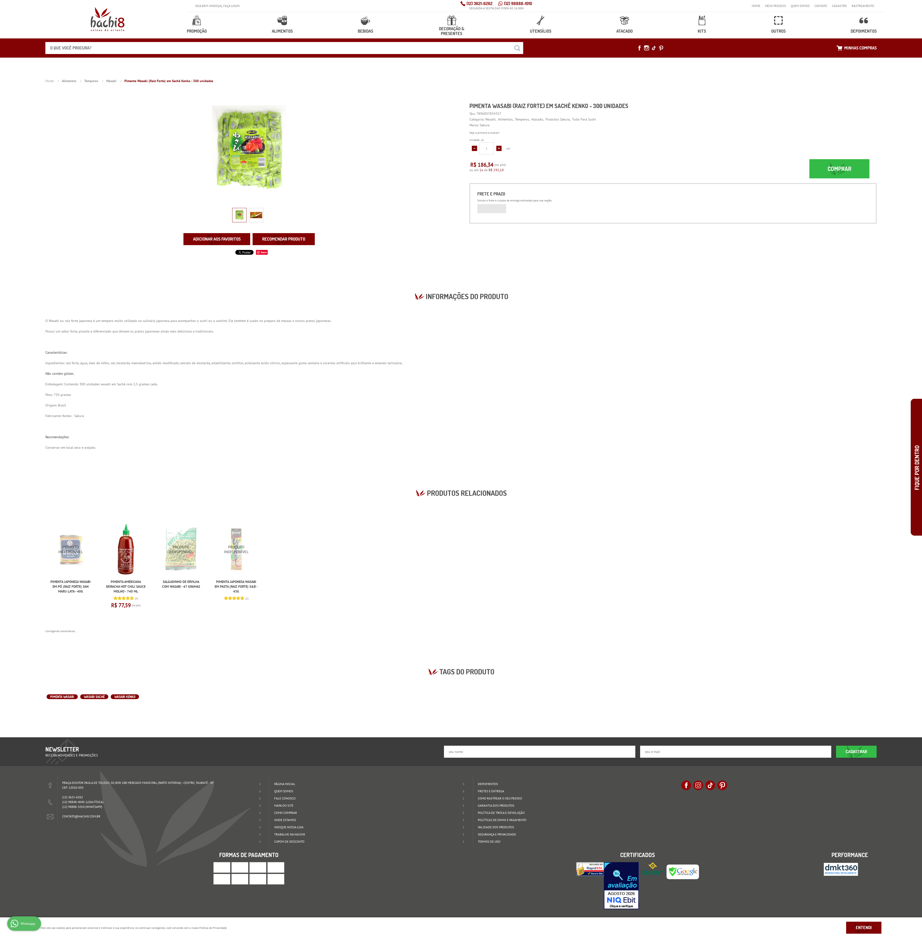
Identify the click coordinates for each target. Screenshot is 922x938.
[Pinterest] (661, 48)
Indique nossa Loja (288, 827)
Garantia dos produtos (496, 806)
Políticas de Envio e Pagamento (502, 820)
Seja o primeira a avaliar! (484, 132)
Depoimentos (864, 31)
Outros (778, 31)
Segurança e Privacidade (497, 834)
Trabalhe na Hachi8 (289, 834)
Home (756, 6)
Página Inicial (284, 784)
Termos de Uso (489, 842)
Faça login (231, 6)
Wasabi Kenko (124, 697)
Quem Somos (800, 6)
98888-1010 (518, 3)
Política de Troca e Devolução (501, 813)
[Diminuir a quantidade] (474, 148)
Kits (702, 31)
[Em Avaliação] (621, 885)
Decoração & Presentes (451, 31)
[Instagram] (646, 48)
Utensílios (540, 31)
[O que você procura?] (517, 48)
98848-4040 (73, 802)
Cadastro (839, 6)
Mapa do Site (283, 806)
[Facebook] (639, 48)
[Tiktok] (653, 48)
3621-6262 (479, 3)
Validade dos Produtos (496, 827)
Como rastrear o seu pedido (500, 798)
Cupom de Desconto (289, 842)
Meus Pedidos (775, 6)
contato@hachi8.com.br (81, 816)
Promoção (197, 31)
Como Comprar (285, 813)
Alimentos (282, 31)
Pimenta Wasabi (62, 697)
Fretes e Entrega (491, 791)
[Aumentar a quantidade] (499, 148)
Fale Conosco (285, 798)
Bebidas (365, 31)
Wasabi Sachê (94, 697)
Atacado (624, 31)
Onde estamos (285, 820)
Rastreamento (863, 6)
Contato (820, 6)
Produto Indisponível (70, 549)
